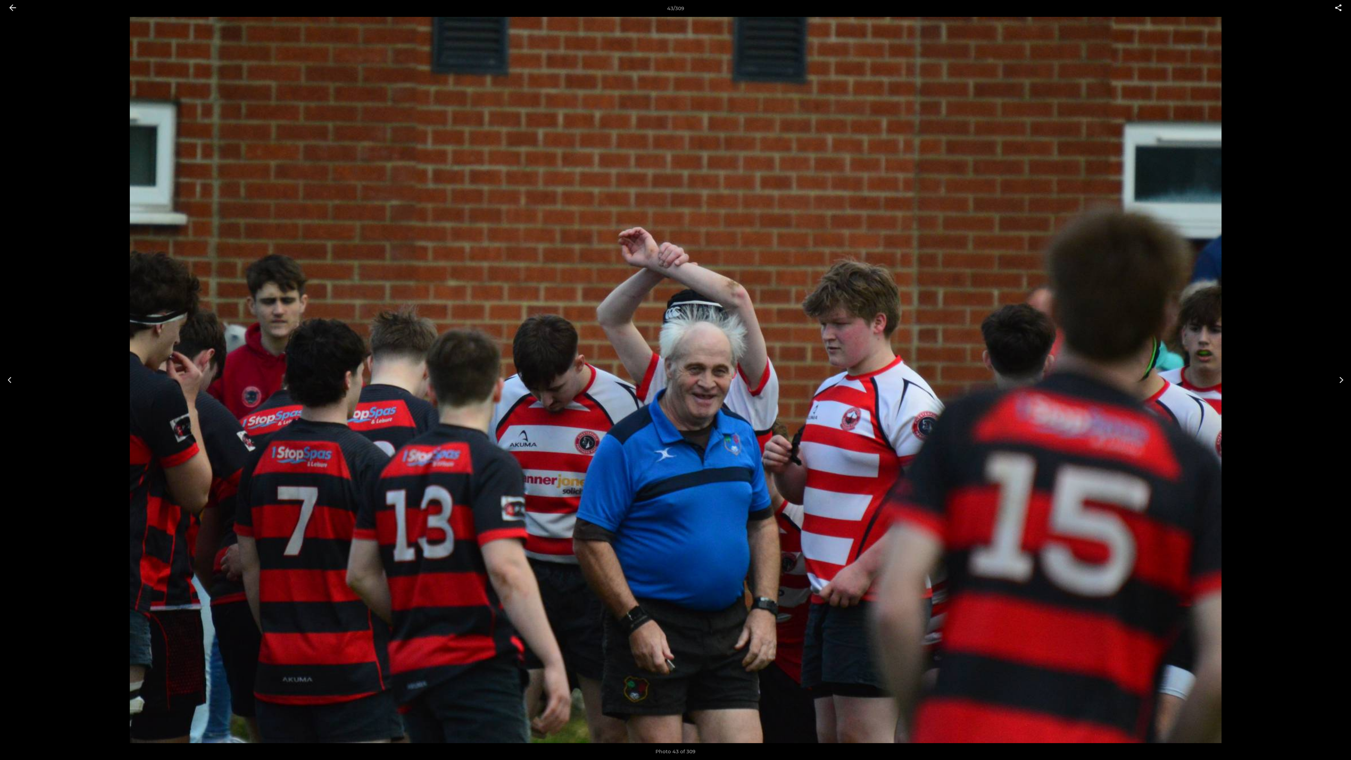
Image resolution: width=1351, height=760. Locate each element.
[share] (1338, 8)
